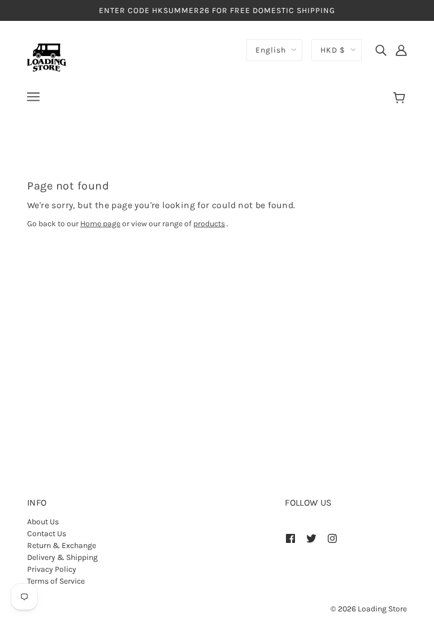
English (270, 50)
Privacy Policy (51, 569)
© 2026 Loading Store (369, 609)
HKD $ (332, 50)
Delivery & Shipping (62, 557)
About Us (43, 522)
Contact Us (46, 533)
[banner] (46, 57)
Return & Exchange (61, 545)
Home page (100, 223)
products (209, 223)
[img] (381, 50)
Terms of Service (56, 581)
